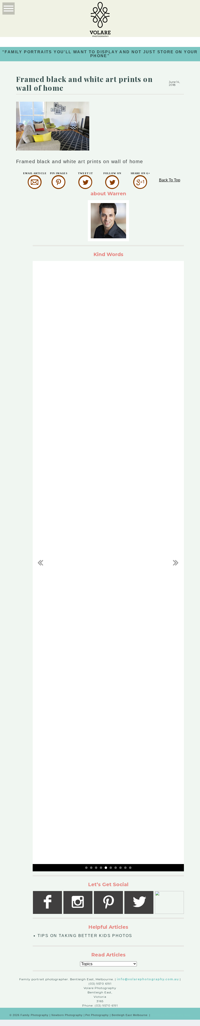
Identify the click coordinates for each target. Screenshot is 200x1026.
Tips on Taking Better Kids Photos (85, 936)
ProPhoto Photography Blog (171, 1015)
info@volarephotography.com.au (148, 979)
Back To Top (169, 180)
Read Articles (108, 955)
